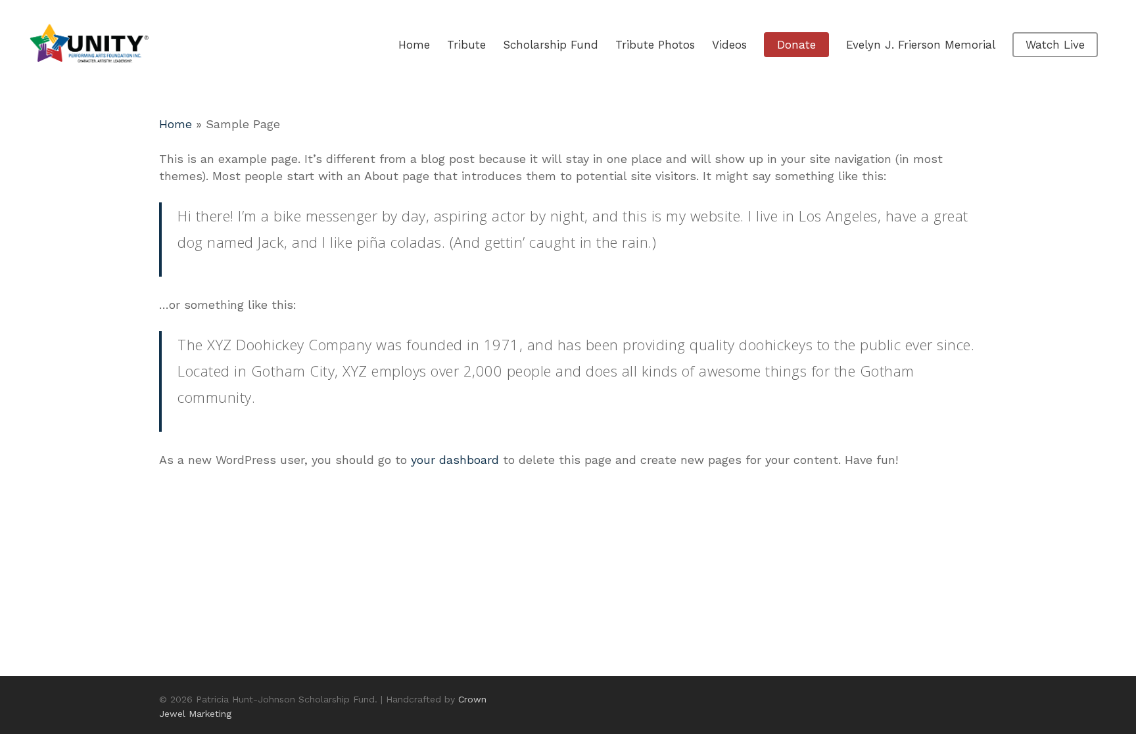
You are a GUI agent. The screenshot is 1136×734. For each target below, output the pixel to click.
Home (175, 124)
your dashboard (455, 460)
